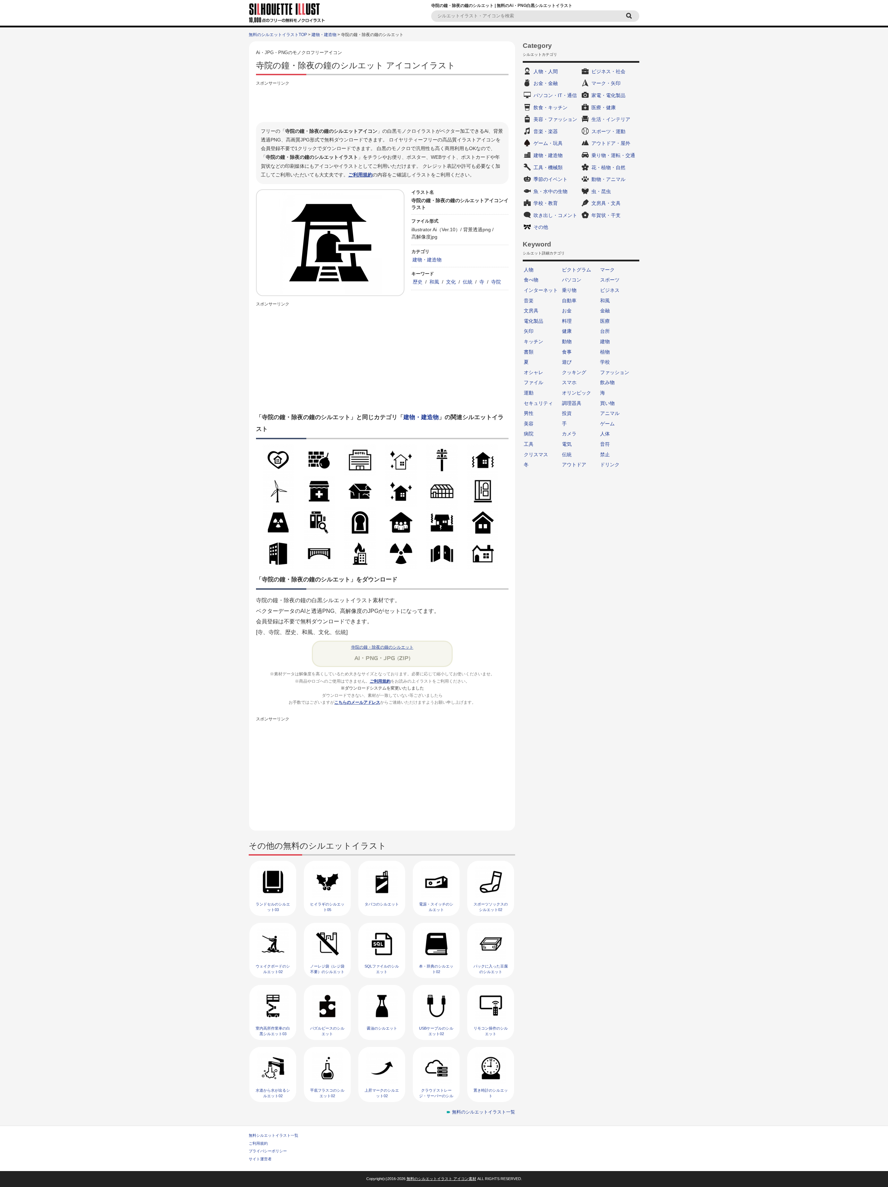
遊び (567, 362)
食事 (567, 352)
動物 (567, 341)
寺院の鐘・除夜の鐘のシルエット (382, 647)
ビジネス (610, 290)
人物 (528, 269)
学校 (605, 362)
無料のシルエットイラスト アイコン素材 (441, 1179)
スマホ (569, 382)
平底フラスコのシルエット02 (327, 1093)
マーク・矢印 (606, 83)
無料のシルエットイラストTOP (278, 34)
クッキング (574, 372)
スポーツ (610, 280)
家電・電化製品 (608, 95)
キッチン (533, 341)
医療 (605, 321)
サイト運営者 (260, 1159)
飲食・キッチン (550, 107)
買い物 (607, 403)
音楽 (528, 300)
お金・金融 (545, 83)
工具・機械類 (548, 167)
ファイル (533, 382)
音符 (605, 444)
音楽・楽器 (545, 131)
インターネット (541, 290)
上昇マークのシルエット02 (382, 1093)
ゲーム (607, 423)
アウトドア (574, 464)
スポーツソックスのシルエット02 (490, 906)
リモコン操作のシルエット (490, 1031)
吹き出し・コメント (555, 215)
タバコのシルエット (382, 904)
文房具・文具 (606, 203)
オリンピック (576, 393)
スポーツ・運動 (608, 131)
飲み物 (607, 382)
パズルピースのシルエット (327, 1031)
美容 (528, 423)
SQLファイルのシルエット (382, 968)
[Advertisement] (382, 103)
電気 (567, 444)
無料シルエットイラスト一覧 (273, 1135)
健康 (567, 331)
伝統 (467, 282)
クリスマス (536, 454)
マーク (607, 269)
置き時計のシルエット (490, 1093)
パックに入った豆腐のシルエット (490, 968)
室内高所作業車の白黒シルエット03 (273, 1031)
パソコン (571, 280)
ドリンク (610, 464)
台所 (605, 331)
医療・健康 (603, 107)
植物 (605, 352)
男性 (528, 413)
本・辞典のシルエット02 (436, 968)
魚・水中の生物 (550, 191)
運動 (528, 393)
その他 (540, 227)
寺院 (496, 282)
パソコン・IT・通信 (555, 95)
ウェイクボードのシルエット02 (273, 968)
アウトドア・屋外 (610, 143)
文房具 (531, 310)
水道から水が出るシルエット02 (273, 1093)
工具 (528, 444)
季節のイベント (550, 179)
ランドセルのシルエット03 (273, 906)
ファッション (614, 372)
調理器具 (571, 403)
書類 (528, 352)
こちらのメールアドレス (357, 702)
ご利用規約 (360, 174)
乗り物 (569, 290)
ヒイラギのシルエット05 (327, 906)
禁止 (605, 454)
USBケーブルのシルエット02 (436, 1031)
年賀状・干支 (606, 215)
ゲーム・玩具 (548, 143)
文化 (451, 282)
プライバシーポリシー (268, 1151)
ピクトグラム (576, 269)
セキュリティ (538, 403)
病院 (528, 433)
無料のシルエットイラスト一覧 (483, 1112)
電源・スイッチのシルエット (436, 906)
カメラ (569, 433)
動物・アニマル (608, 179)
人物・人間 (545, 71)
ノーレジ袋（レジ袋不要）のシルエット (327, 968)
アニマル (610, 413)
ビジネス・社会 (608, 71)
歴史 (417, 282)
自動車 (569, 300)
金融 (605, 310)
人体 (605, 433)
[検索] (630, 16)
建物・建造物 (323, 34)
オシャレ (533, 372)
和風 (434, 282)
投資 (567, 413)
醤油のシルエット (382, 1028)
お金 (567, 310)
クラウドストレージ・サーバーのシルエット (436, 1095)
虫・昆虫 (601, 191)
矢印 (528, 331)
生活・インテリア (610, 119)
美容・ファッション (555, 119)
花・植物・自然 (608, 167)
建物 (605, 341)
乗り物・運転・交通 (613, 155)
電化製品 (533, 321)
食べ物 (531, 280)
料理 (567, 321)
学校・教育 (545, 203)
